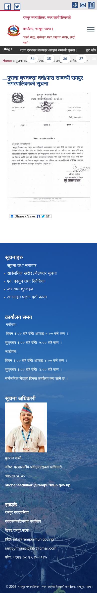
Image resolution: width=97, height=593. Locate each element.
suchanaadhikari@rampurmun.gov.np (37, 485)
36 (60, 59)
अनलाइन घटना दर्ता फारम (27, 297)
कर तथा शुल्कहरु (20, 289)
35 (43, 59)
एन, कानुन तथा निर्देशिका (26, 281)
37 (76, 59)
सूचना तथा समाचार (21, 265)
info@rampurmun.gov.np (33, 539)
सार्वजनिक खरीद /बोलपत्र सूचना (32, 273)
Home (7, 61)
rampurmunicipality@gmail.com (30, 548)
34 (27, 59)
